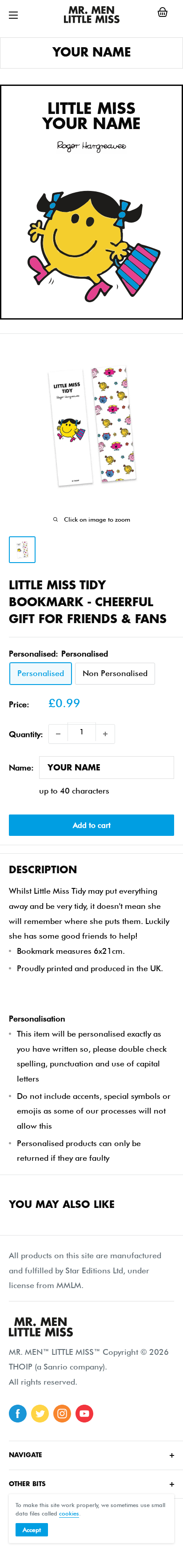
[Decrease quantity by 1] (58, 734)
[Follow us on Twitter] (40, 1413)
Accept (32, 1529)
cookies (69, 1513)
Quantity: (26, 734)
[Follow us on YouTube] (84, 1413)
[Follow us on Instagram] (62, 1413)
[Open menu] (13, 15)
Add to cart (92, 825)
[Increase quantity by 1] (105, 734)
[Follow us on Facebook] (18, 1413)
